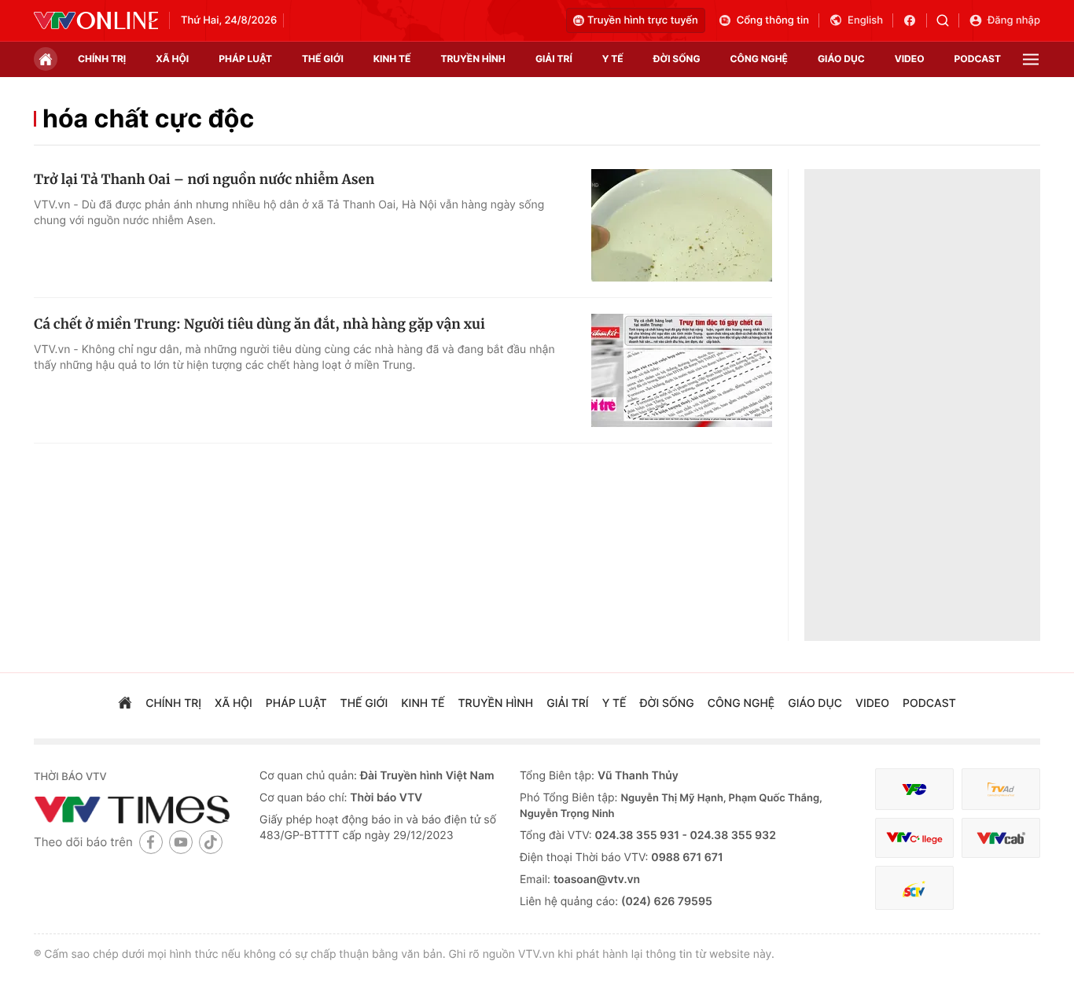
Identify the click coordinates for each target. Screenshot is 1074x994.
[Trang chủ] (45, 59)
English (865, 20)
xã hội (172, 58)
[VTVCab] (1001, 838)
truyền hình (472, 58)
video (910, 58)
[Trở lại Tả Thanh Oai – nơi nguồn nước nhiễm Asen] (681, 225)
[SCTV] (914, 888)
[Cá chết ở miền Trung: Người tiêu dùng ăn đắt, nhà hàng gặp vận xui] (681, 370)
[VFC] (914, 789)
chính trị (102, 58)
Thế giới (323, 58)
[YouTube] (181, 842)
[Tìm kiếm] (947, 20)
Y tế (612, 58)
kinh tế (392, 58)
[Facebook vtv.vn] (915, 20)
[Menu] (1030, 59)
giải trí (553, 58)
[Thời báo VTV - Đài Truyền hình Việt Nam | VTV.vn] (96, 20)
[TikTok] (211, 842)
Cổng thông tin (773, 20)
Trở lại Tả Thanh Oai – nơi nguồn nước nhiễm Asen (204, 179)
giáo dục (841, 58)
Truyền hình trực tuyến (642, 20)
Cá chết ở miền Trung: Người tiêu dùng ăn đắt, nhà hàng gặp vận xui (259, 324)
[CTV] (914, 838)
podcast (977, 58)
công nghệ (759, 58)
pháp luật (245, 58)
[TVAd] (1001, 789)
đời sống (677, 58)
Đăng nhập (1014, 20)
